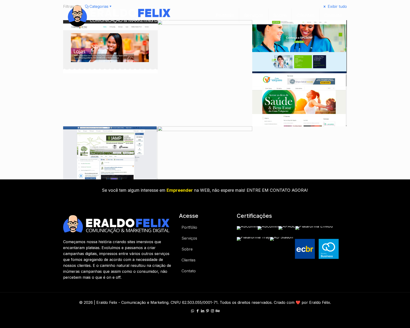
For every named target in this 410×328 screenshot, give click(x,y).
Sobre (187, 249)
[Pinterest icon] (207, 311)
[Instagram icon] (212, 311)
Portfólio (189, 227)
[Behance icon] (217, 311)
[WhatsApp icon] (192, 311)
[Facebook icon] (197, 311)
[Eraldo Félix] (119, 15)
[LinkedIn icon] (202, 311)
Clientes (189, 260)
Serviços (189, 238)
